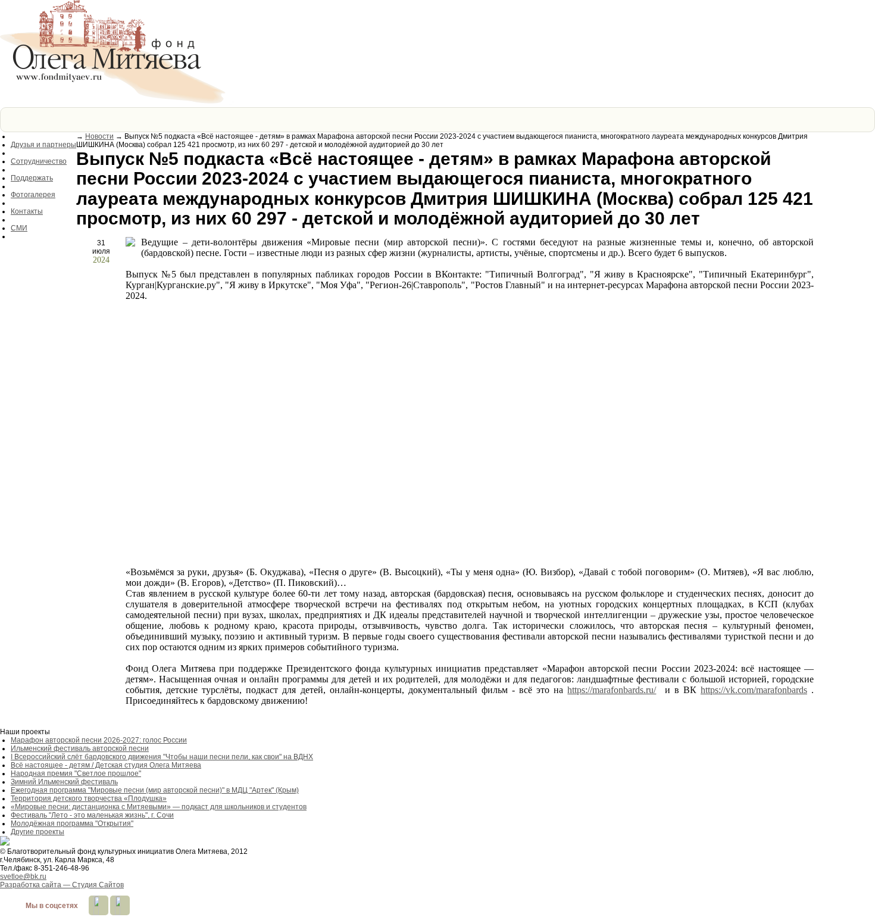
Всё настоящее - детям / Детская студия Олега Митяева (106, 765)
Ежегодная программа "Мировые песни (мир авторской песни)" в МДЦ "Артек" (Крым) (155, 790)
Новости (99, 136)
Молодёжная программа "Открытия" (72, 823)
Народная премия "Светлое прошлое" (76, 773)
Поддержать (32, 178)
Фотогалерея (33, 195)
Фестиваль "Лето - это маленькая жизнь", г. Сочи (92, 815)
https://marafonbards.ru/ (611, 690)
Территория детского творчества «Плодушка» (89, 798)
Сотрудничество (39, 161)
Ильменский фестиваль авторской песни (80, 748)
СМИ (19, 228)
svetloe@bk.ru (23, 876)
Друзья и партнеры (43, 145)
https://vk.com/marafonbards (754, 690)
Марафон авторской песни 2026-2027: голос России (99, 740)
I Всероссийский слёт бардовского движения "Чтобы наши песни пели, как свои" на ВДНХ (162, 757)
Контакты (27, 211)
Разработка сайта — (62, 885)
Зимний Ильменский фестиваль (64, 782)
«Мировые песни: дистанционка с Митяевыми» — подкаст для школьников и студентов (159, 807)
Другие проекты (37, 832)
